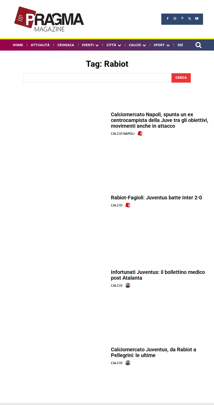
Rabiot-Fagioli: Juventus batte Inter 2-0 (156, 197)
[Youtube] (196, 18)
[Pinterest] (182, 18)
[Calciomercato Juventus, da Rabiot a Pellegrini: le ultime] (55, 356)
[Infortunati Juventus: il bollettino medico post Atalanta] (55, 279)
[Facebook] (167, 18)
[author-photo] (141, 133)
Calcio (116, 205)
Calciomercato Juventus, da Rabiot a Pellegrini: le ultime (153, 352)
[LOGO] (49, 19)
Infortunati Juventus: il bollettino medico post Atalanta (158, 275)
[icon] (198, 45)
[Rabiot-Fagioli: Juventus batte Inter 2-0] (55, 201)
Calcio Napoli (123, 133)
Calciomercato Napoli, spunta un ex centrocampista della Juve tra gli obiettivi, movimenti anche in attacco (159, 120)
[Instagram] (175, 18)
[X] (189, 18)
